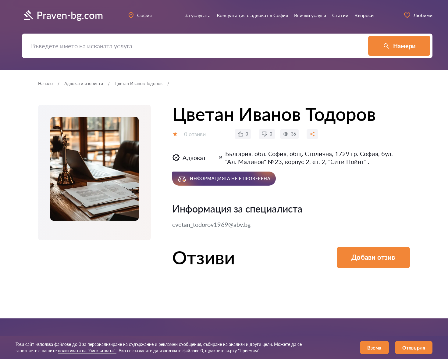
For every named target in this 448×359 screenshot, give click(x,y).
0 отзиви (195, 134)
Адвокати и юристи (83, 83)
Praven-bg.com (70, 15)
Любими (422, 15)
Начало (45, 83)
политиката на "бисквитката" (87, 350)
